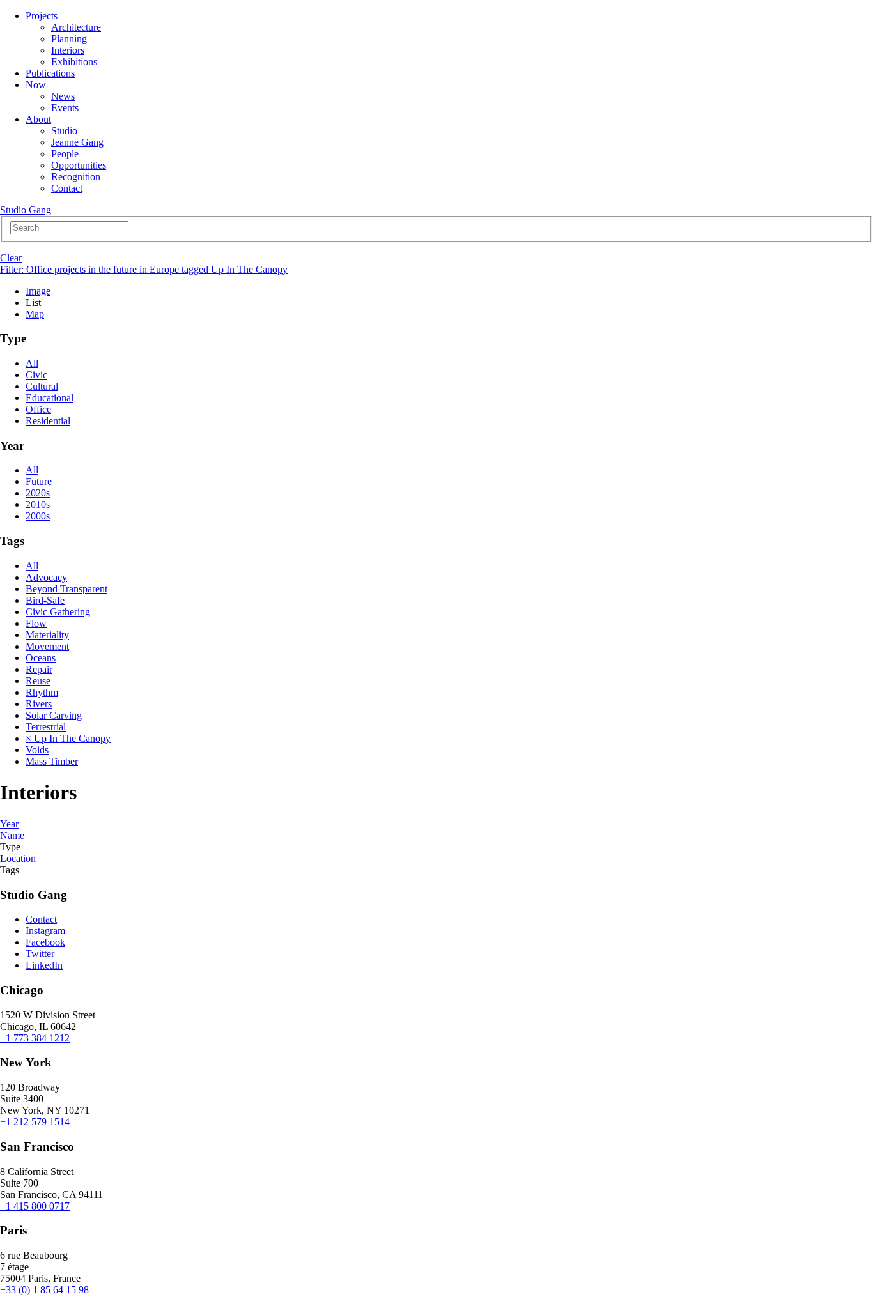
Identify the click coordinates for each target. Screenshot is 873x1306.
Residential (48, 420)
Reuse (38, 680)
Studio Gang (25, 209)
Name (12, 835)
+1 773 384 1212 (35, 1038)
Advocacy (46, 577)
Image (38, 291)
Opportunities (78, 165)
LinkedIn (44, 965)
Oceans (41, 657)
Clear (11, 257)
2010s (38, 504)
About (38, 119)
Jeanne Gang (77, 142)
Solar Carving (54, 715)
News (63, 96)
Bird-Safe (45, 600)
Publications (50, 73)
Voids (37, 749)
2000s (38, 516)
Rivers (39, 703)
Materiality (47, 634)
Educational (49, 397)
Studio (64, 130)
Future (39, 481)
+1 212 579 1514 (35, 1121)
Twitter (40, 953)
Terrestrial (46, 726)
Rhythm (42, 692)
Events (65, 107)
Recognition (75, 176)
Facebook (45, 942)
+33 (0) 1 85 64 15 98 (44, 1289)
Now (36, 84)
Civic (36, 374)
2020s (38, 493)
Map (35, 314)
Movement (47, 646)
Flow (36, 623)
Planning (69, 38)
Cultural (42, 386)
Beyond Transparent (66, 588)
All (32, 363)
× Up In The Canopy (68, 738)
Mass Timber (52, 761)
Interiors (67, 50)
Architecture (76, 27)
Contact (66, 188)
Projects (42, 15)
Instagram (45, 930)
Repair (39, 669)
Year (9, 823)
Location (18, 858)
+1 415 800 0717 (35, 1206)
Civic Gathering (58, 611)
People (65, 153)
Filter (144, 269)
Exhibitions (74, 61)
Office (38, 409)
